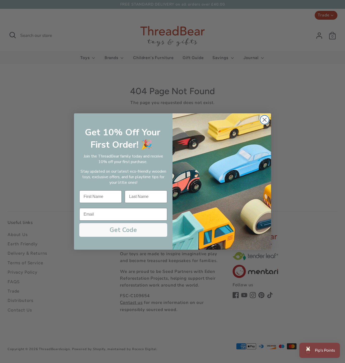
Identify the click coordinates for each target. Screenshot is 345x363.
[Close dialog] (264, 119)
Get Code (123, 230)
